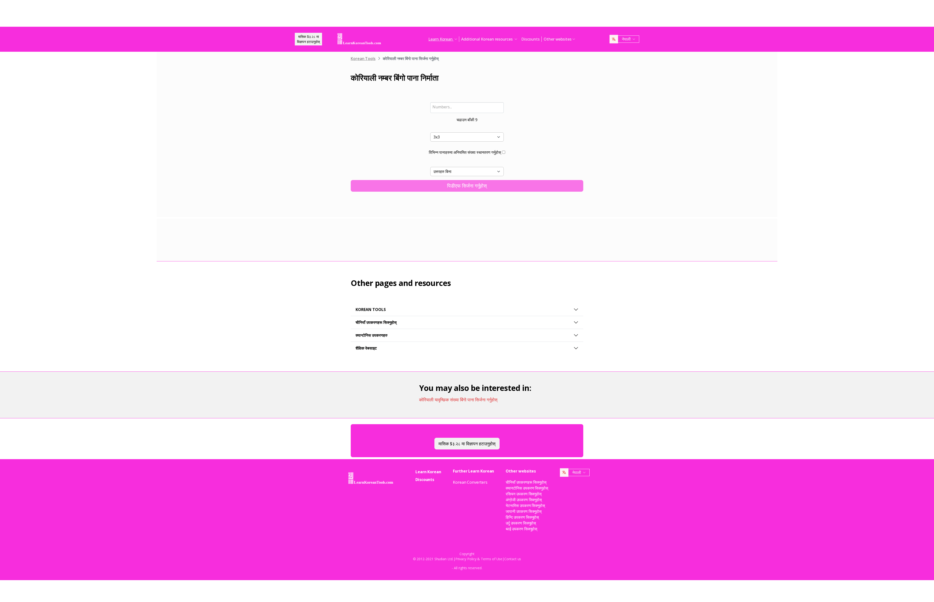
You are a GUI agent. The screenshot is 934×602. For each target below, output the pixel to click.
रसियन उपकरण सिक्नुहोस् (524, 494)
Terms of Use (491, 559)
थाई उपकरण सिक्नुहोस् (521, 529)
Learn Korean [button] (441, 39)
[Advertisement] (467, 15)
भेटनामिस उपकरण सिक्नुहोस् (525, 505)
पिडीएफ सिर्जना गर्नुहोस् (467, 185)
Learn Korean (428, 471)
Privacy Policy (465, 559)
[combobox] (467, 107)
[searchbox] (467, 107)
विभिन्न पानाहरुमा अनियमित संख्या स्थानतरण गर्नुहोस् (465, 152)
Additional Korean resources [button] (487, 39)
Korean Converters (470, 482)
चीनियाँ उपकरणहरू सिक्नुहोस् (376, 322)
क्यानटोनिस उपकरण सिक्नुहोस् (527, 488)
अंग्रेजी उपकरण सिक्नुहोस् (524, 499)
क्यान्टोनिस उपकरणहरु (371, 335)
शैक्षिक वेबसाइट (366, 348)
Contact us (512, 559)
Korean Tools (363, 58)
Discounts (530, 39)
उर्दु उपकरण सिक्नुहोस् (521, 523)
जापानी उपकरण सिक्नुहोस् (524, 511)
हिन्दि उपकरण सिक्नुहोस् (522, 517)
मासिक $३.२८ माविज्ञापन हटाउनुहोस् (308, 39)
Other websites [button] (558, 39)
